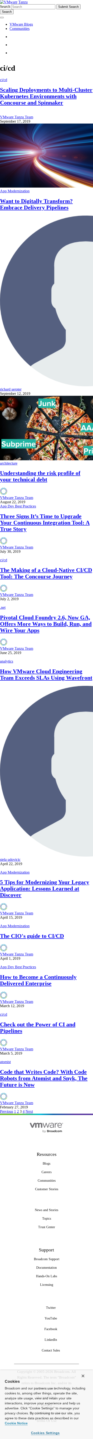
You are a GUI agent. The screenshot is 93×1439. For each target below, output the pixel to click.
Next (29, 1111)
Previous (6, 1111)
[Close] (83, 1375)
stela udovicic (10, 860)
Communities (20, 29)
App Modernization (15, 191)
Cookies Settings (45, 1433)
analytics (6, 661)
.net (2, 607)
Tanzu (23, 2)
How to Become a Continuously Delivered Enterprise (38, 980)
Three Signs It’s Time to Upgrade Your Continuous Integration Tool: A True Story (45, 522)
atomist (5, 1062)
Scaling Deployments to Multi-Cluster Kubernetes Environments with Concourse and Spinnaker (46, 96)
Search (5, 7)
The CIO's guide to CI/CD (32, 936)
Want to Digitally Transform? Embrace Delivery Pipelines (36, 204)
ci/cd (3, 80)
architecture (8, 463)
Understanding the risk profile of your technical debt (40, 476)
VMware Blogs (21, 24)
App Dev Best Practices (18, 506)
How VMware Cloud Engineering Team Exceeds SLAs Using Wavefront (46, 674)
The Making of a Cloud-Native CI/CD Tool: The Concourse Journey (46, 573)
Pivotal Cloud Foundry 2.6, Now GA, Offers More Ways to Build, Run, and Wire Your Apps (46, 623)
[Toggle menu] (2, 17)
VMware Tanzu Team (16, 117)
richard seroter (10, 389)
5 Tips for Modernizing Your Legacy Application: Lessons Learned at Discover (44, 888)
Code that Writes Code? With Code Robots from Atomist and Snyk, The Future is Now (44, 1078)
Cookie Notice (16, 1423)
